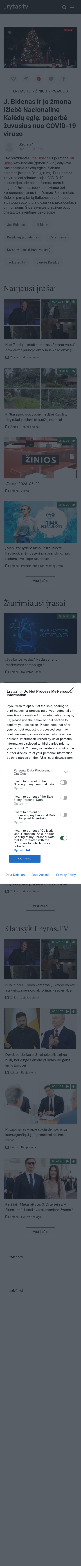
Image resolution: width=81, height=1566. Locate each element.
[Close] (72, 692)
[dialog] (40, 783)
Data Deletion (15, 874)
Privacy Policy (66, 874)
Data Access (40, 874)
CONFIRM (25, 858)
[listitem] (40, 772)
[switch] (63, 782)
